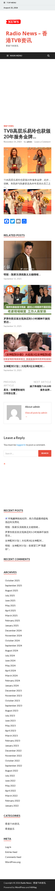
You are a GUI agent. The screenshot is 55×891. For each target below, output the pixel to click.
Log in (8, 847)
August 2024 (11, 650)
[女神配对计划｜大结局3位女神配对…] (27, 362)
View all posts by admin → (36, 414)
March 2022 (11, 795)
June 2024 (10, 660)
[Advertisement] (27, 92)
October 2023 (12, 700)
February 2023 (12, 740)
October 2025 (12, 580)
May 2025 (10, 605)
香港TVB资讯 (9, 126)
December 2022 (13, 750)
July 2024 (10, 655)
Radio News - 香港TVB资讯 (33, 883)
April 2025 (10, 610)
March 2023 (11, 735)
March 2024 (11, 675)
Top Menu (11, 2)
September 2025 (13, 585)
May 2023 (10, 725)
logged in (21, 444)
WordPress (20, 887)
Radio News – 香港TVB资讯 (26, 37)
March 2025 (11, 615)
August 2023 (11, 710)
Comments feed (13, 857)
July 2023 (10, 715)
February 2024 (12, 680)
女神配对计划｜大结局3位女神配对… (24, 366)
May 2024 (10, 665)
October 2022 (12, 760)
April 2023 (10, 730)
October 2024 (12, 640)
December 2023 (13, 690)
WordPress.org (13, 862)
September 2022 (13, 765)
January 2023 (12, 745)
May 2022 (10, 785)
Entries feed (11, 852)
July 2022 (10, 775)
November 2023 (13, 695)
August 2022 (11, 770)
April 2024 (10, 670)
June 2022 (10, 780)
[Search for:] (27, 453)
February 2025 (12, 620)
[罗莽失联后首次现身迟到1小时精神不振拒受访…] (27, 315)
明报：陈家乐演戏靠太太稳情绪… (22, 274)
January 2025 (12, 625)
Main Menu (16, 55)
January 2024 (12, 685)
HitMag (33, 887)
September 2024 (13, 645)
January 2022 (12, 805)
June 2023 (10, 720)
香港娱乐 (10, 828)
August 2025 (11, 590)
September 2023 (13, 705)
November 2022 (13, 755)
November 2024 (13, 635)
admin (29, 142)
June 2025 (10, 600)
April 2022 (10, 790)
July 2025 (10, 595)
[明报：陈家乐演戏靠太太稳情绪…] (27, 271)
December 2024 (13, 630)
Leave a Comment (42, 142)
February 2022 (12, 800)
